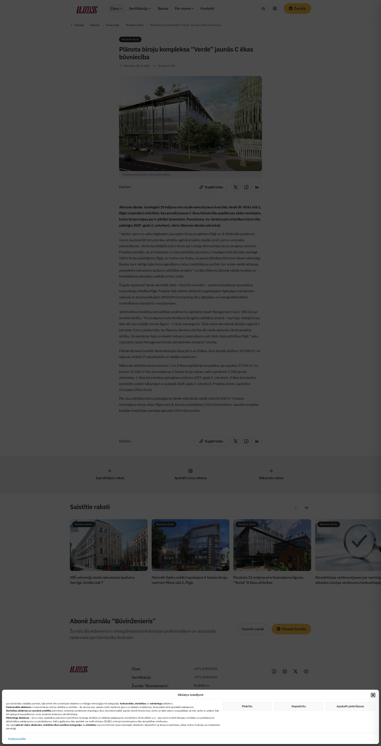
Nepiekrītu (299, 706)
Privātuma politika (17, 738)
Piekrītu (247, 706)
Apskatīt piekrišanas (350, 706)
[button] (373, 695)
